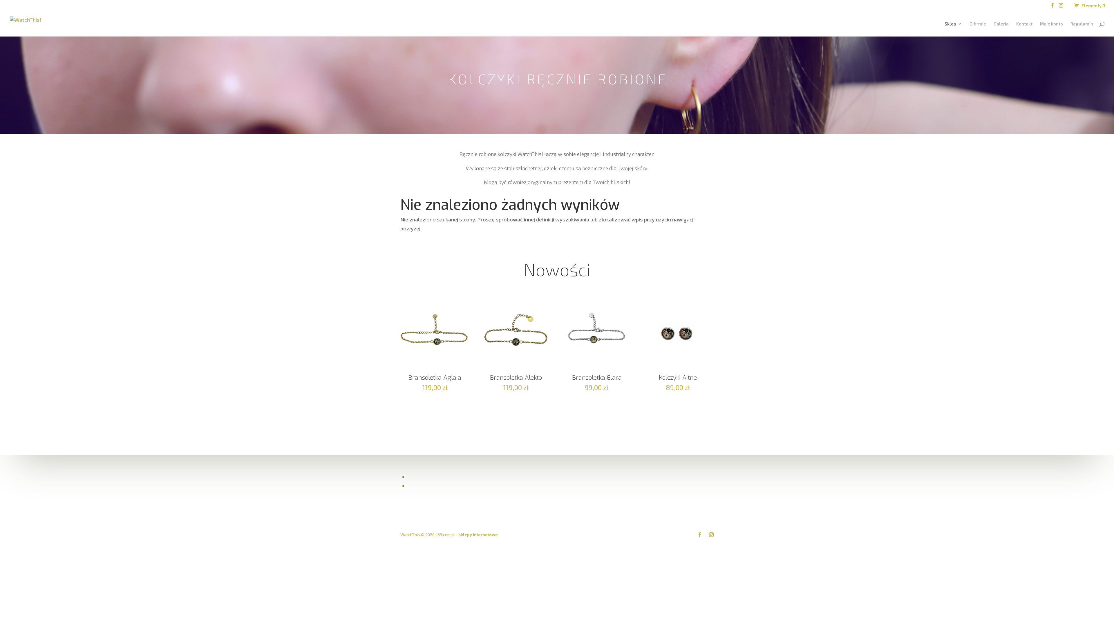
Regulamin (1081, 24)
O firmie (978, 24)
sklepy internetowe (478, 534)
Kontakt (1024, 24)
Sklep (950, 24)
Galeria (1001, 24)
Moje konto (1051, 24)
